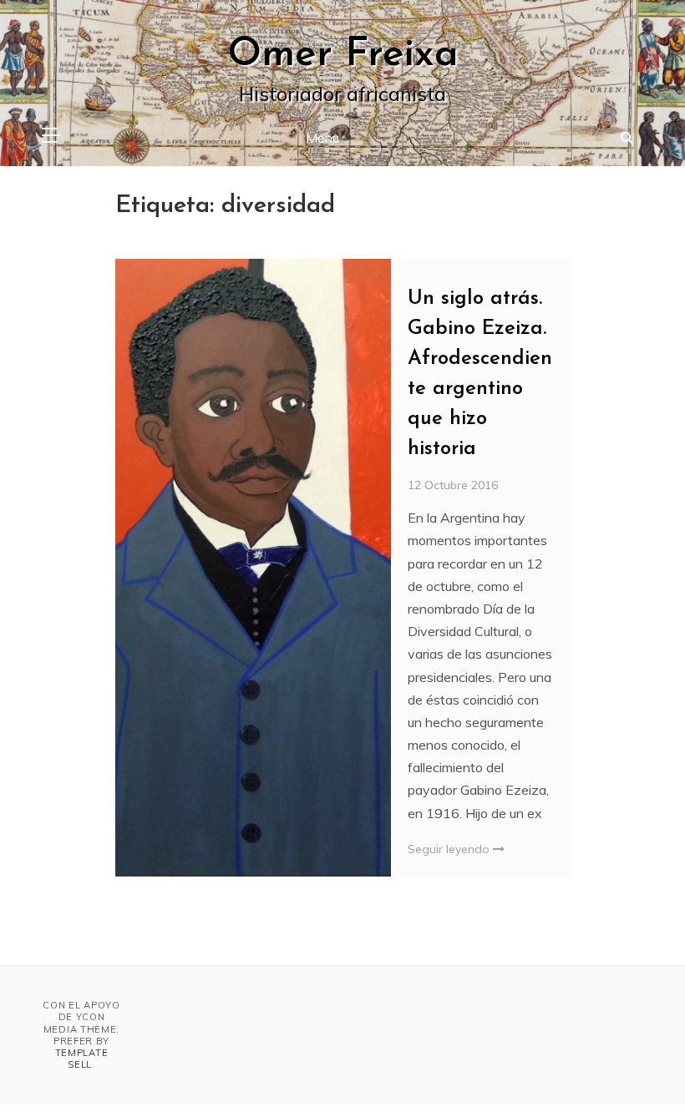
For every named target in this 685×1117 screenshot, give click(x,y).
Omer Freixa (343, 55)
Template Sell (82, 1058)
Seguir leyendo (450, 849)
